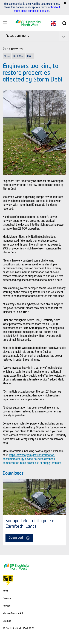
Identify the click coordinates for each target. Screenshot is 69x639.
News (5, 590)
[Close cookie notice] (65, 3)
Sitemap (7, 620)
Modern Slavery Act (13, 613)
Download (16, 537)
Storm (7, 56)
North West (18, 56)
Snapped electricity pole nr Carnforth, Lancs (30, 524)
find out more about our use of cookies (37, 9)
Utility (30, 56)
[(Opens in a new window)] (8, 581)
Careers (7, 598)
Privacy (6, 605)
